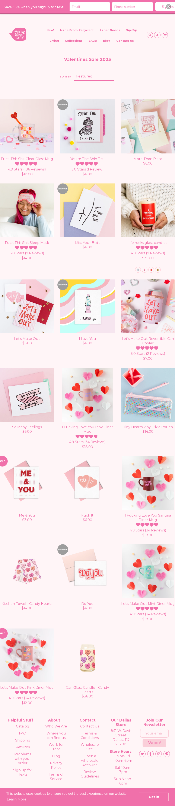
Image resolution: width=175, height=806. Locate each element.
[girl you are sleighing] (138, 270)
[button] (168, 6)
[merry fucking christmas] (158, 270)
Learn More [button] (16, 799)
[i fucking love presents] (151, 270)
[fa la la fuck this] (144, 270)
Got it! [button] (154, 797)
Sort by (65, 76)
